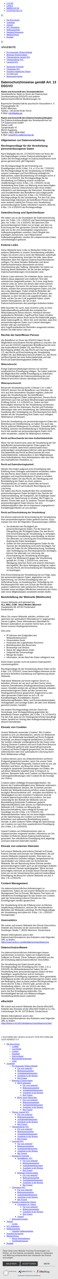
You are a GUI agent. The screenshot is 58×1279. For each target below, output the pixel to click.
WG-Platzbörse (13, 27)
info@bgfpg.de (15, 113)
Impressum (21, 1275)
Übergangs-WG (18, 1187)
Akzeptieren (29, 1263)
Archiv (15, 1224)
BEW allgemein (24, 1083)
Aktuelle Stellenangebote (22, 1231)
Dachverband (17, 1056)
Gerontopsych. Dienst (26, 1204)
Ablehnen (11, 1263)
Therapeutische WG (20, 1127)
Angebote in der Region (27, 1075)
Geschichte (16, 1049)
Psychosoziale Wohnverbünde (19, 52)
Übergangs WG (13, 69)
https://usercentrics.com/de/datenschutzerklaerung (25, 942)
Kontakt (9, 37)
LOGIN (9, 3)
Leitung (15, 1051)
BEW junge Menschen (27, 1097)
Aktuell (9, 25)
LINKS (9, 6)
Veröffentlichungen (20, 1241)
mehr (47, 1263)
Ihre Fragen (22, 1078)
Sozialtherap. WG (25, 1158)
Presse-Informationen (21, 1238)
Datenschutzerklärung (33, 1275)
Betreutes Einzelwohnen (16, 55)
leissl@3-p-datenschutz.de (21, 135)
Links (14, 1061)
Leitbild (15, 1046)
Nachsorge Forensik (15, 66)
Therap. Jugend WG (20, 1112)
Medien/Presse (12, 34)
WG (15, 59)
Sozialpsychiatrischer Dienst (18, 71)
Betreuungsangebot (25, 1071)
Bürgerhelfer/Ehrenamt (21, 1058)
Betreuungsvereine (14, 76)
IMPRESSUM (12, 8)
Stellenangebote (13, 30)
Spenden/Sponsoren (14, 32)
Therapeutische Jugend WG (18, 57)
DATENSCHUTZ (14, 10)
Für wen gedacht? (25, 1068)
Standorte (16, 1054)
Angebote (10, 22)
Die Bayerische (13, 20)
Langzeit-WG (12, 62)
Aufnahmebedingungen (27, 1073)
